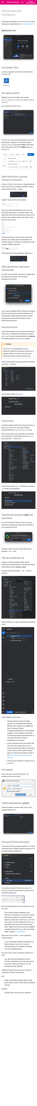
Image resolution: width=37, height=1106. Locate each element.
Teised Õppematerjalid (30, 2)
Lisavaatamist (20, 932)
